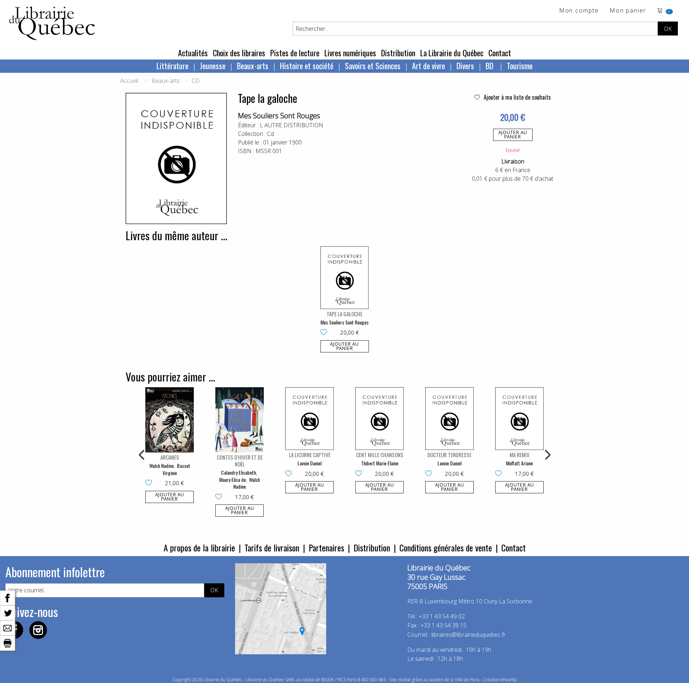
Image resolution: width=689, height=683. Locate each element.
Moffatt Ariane (519, 463)
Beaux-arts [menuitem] (252, 65)
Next (547, 455)
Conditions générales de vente (445, 547)
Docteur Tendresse (449, 455)
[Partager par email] (7, 627)
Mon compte (579, 11)
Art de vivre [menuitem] (428, 65)
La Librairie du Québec (451, 53)
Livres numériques (350, 53)
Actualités (193, 53)
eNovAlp (509, 680)
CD (196, 81)
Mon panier (628, 11)
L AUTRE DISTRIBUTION (291, 125)
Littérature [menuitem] (172, 65)
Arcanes (169, 457)
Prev (142, 455)
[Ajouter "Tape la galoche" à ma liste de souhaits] (325, 333)
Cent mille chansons (379, 455)
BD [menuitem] (490, 65)
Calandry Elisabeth (238, 472)
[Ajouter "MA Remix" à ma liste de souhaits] (500, 474)
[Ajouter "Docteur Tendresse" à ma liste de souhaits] (430, 474)
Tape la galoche (344, 314)
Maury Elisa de (232, 479)
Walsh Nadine (161, 465)
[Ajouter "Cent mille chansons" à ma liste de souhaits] (360, 474)
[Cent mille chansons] (379, 418)
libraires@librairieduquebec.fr (468, 635)
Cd (270, 134)
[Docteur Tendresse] (449, 418)
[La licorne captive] (309, 418)
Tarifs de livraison (271, 547)
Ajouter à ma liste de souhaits (516, 97)
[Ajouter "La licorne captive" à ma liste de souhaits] (290, 474)
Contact (499, 53)
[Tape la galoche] (344, 277)
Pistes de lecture (294, 53)
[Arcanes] (169, 419)
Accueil (129, 81)
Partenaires (326, 547)
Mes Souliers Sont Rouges (279, 115)
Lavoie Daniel (309, 463)
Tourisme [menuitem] (520, 65)
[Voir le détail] (344, 277)
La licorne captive (310, 455)
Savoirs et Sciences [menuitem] (372, 65)
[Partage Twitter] (7, 612)
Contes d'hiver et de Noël (240, 460)
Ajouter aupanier (512, 134)
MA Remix (519, 455)
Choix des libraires (239, 53)
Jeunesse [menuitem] (212, 65)
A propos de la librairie (199, 547)
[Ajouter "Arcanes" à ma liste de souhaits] (150, 483)
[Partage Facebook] (7, 597)
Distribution (398, 53)
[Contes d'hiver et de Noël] (239, 419)
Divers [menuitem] (465, 65)
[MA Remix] (519, 418)
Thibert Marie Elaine (379, 463)
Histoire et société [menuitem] (306, 65)
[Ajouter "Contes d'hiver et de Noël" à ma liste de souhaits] (220, 497)
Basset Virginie (176, 469)
